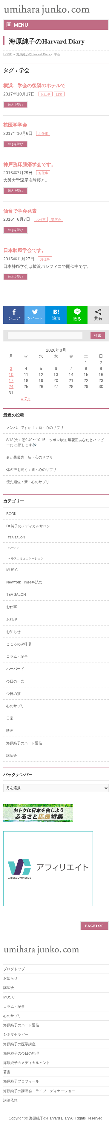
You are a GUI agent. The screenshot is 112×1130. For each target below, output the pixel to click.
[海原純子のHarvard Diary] (47, 10)
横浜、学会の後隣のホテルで (34, 85)
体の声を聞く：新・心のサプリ (31, 470)
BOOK (11, 514)
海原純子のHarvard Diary (33, 54)
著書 (6, 1072)
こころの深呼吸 (18, 644)
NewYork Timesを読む (24, 582)
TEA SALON (16, 537)
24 (11, 386)
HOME (7, 54)
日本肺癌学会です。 (24, 250)
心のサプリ (15, 706)
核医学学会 (15, 124)
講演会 (56, 219)
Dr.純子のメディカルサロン (28, 526)
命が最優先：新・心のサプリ (29, 457)
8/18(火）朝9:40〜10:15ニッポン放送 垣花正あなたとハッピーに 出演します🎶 (55, 442)
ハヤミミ (14, 548)
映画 (9, 731)
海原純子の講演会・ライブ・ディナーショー (41, 1091)
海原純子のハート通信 (24, 743)
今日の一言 (15, 681)
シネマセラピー (15, 1034)
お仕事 (45, 94)
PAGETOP (94, 926)
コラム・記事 (17, 656)
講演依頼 (10, 1100)
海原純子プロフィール (21, 1081)
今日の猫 (13, 694)
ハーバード (15, 669)
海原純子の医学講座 (19, 1044)
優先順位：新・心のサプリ (27, 482)
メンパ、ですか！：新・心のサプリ (35, 428)
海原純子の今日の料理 (21, 1053)
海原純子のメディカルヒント (26, 1063)
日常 (59, 94)
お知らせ (13, 632)
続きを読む (15, 104)
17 (11, 380)
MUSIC (12, 570)
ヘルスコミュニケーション (26, 558)
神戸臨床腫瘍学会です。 (29, 164)
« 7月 (26, 398)
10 (11, 374)
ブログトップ (14, 969)
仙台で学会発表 (20, 211)
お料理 (11, 619)
